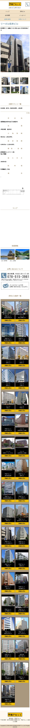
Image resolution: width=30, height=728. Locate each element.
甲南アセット (15, 4)
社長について (22, 19)
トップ (7, 11)
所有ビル (22, 11)
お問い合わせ (17, 7)
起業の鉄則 (7, 19)
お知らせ (11, 7)
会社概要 (7, 15)
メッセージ (22, 15)
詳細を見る (8, 320)
